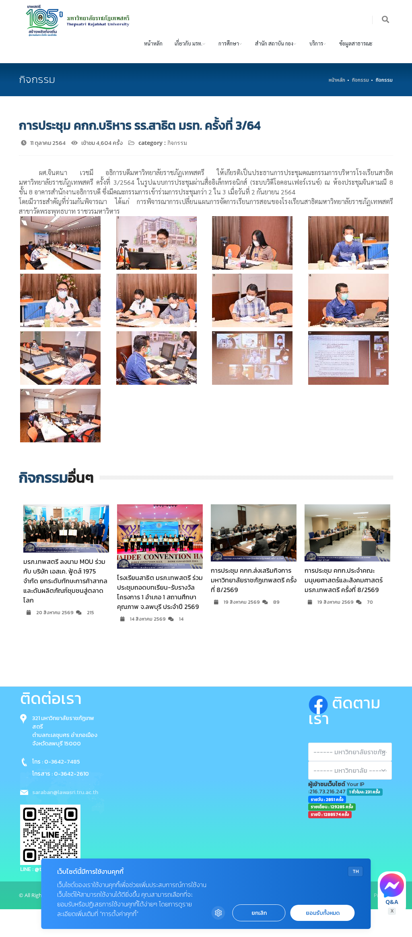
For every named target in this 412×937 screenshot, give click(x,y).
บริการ (316, 43)
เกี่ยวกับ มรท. (188, 43)
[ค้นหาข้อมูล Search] (386, 20)
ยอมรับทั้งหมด (323, 913)
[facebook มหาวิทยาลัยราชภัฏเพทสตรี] (320, 703)
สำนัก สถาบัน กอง (274, 43)
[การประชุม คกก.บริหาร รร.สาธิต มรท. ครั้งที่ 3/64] (60, 243)
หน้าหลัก (153, 43)
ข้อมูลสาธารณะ (356, 43)
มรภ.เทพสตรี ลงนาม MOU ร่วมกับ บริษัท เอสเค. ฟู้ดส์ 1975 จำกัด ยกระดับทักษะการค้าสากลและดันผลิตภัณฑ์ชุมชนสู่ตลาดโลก (65, 581)
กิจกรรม (360, 80)
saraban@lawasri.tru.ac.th (65, 792)
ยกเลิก (259, 913)
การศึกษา (228, 43)
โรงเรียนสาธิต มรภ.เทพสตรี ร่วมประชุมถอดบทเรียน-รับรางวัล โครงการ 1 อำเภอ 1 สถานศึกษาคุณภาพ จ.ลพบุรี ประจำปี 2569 (159, 592)
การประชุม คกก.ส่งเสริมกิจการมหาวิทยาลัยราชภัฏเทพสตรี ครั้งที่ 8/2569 (253, 580)
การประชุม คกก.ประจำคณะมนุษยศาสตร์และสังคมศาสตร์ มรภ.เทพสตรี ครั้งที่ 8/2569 (343, 580)
